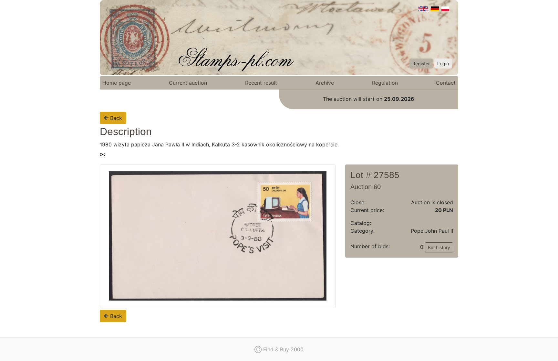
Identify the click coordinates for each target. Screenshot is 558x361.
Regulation (385, 83)
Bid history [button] (439, 247)
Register (421, 63)
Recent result (261, 83)
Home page (116, 83)
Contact (446, 83)
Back (115, 118)
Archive (324, 83)
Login (443, 63)
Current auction (188, 83)
